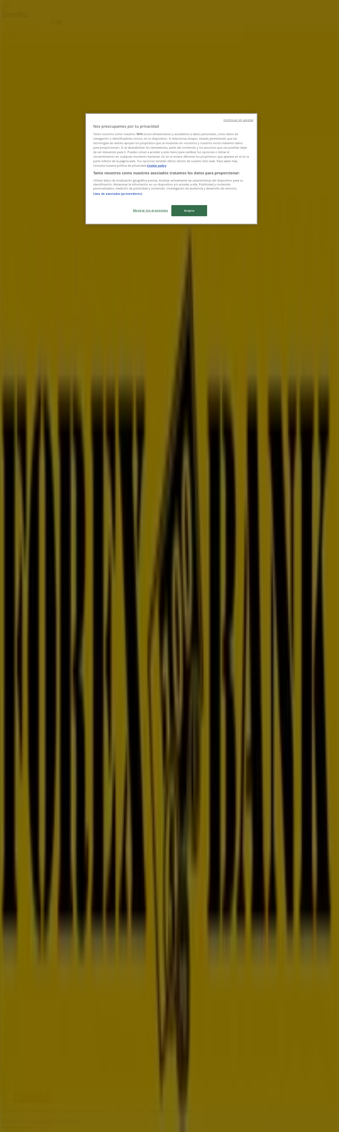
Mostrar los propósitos (150, 210)
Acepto (189, 211)
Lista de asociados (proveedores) (117, 194)
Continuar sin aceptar (238, 120)
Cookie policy (156, 165)
